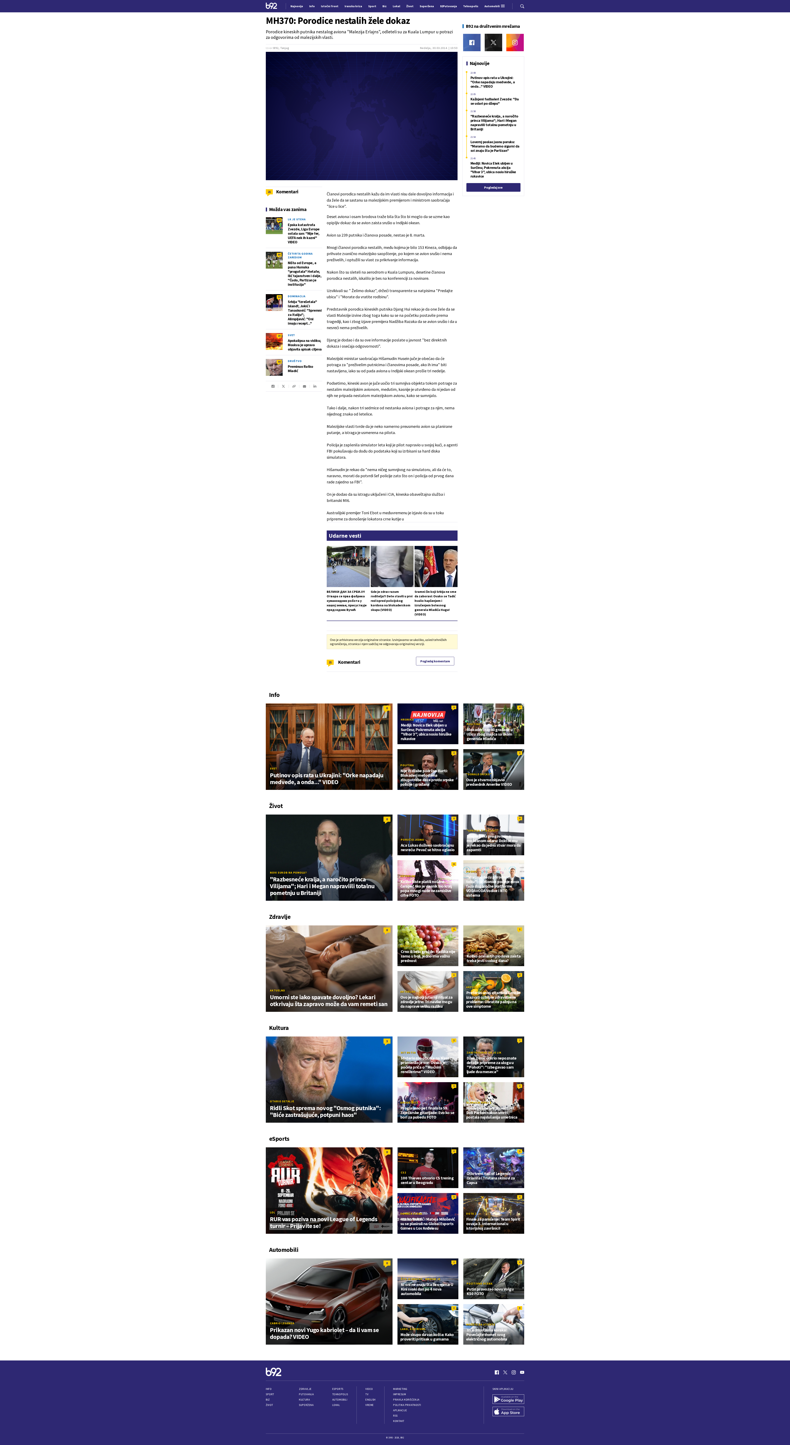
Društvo (295, 361)
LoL (272, 1212)
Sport (270, 1394)
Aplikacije (400, 1410)
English (370, 1399)
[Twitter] (493, 42)
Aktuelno (408, 876)
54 (279, 296)
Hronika (407, 719)
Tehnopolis (340, 1394)
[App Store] (508, 1412)
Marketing (400, 1389)
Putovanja (306, 1394)
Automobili (339, 1399)
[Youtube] (522, 1372)
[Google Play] (508, 1399)
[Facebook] (472, 42)
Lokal (336, 1405)
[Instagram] (515, 42)
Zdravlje (305, 1389)
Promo (471, 871)
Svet (291, 335)
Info (269, 1389)
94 (279, 361)
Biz (268, 1399)
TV (366, 1394)
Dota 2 (471, 1213)
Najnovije (296, 6)
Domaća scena (411, 1213)
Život (269, 1405)
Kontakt (398, 1421)
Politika (473, 724)
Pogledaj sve (493, 187)
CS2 (403, 1172)
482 (279, 220)
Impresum (399, 1394)
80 (279, 254)
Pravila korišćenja (406, 1399)
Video (369, 1389)
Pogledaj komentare (435, 661)
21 (330, 662)
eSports (337, 1389)
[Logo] (271, 6)
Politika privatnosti (407, 1405)
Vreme (369, 1405)
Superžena (306, 1405)
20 (279, 335)
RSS (395, 1415)
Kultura (304, 1399)
